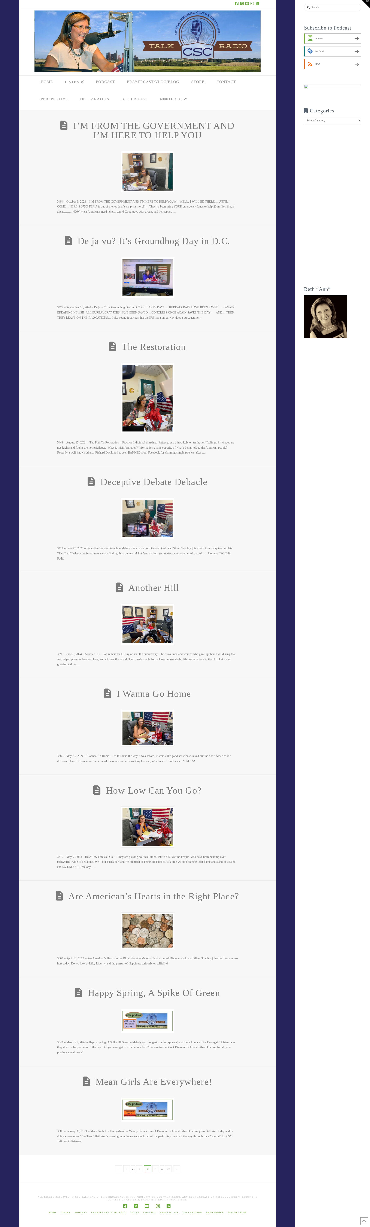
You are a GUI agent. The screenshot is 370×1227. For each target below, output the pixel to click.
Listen (66, 1212)
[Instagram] (252, 3)
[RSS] (258, 3)
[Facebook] (237, 3)
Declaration (192, 1212)
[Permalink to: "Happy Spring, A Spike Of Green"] (147, 1021)
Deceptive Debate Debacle (153, 482)
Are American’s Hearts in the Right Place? (153, 896)
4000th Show (237, 1212)
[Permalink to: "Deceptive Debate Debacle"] (147, 518)
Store (134, 1212)
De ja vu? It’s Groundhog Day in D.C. (154, 241)
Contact (149, 1212)
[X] (242, 3)
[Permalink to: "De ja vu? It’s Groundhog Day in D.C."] (147, 278)
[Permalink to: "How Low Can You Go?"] (147, 827)
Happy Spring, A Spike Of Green (154, 993)
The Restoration (154, 347)
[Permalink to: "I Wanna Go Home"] (147, 728)
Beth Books (215, 1212)
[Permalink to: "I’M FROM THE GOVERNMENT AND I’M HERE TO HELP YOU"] (147, 172)
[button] (366, 4)
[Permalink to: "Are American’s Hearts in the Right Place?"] (147, 931)
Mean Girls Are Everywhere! (153, 1081)
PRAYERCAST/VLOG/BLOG (109, 1212)
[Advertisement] (332, 208)
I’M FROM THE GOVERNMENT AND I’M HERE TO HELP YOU (154, 130)
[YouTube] (247, 3)
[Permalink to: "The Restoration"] (147, 398)
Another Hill (153, 587)
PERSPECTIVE (169, 1212)
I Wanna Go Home (154, 693)
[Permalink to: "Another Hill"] (147, 624)
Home (53, 1212)
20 (168, 1168)
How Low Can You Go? (154, 790)
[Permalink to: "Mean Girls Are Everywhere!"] (147, 1110)
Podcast (81, 1212)
